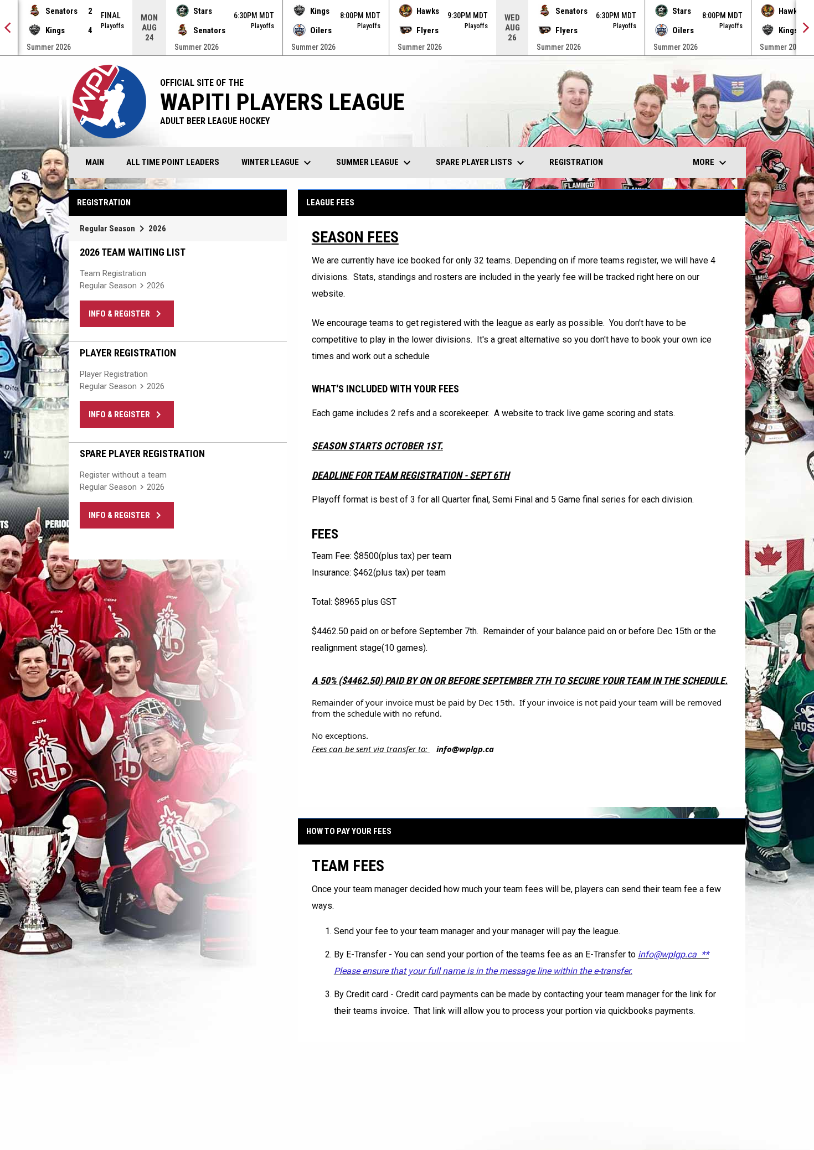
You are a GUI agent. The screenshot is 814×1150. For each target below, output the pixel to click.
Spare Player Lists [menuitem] (481, 162)
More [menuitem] (711, 162)
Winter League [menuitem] (277, 162)
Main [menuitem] (94, 162)
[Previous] (9, 27)
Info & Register (127, 313)
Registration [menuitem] (576, 162)
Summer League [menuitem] (375, 162)
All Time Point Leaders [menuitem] (172, 162)
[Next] (805, 27)
